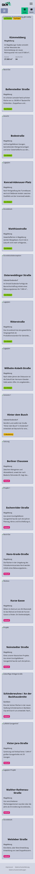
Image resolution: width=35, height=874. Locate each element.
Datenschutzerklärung (22, 867)
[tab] (24, 10)
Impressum (9, 867)
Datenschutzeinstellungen (17, 870)
